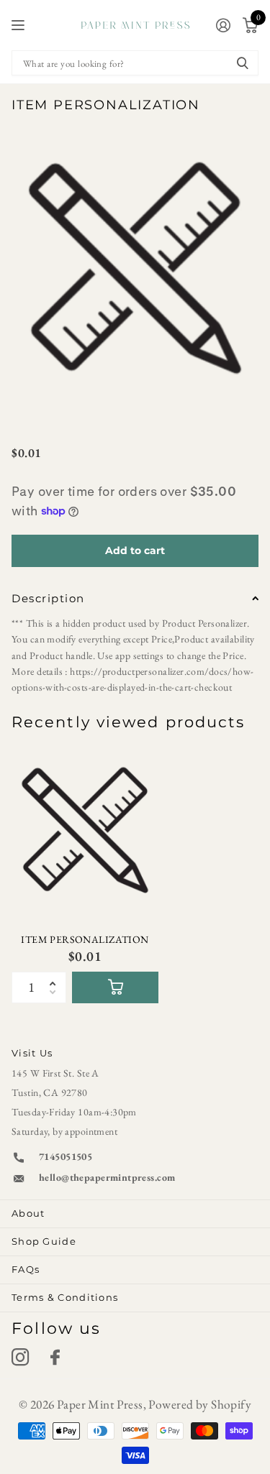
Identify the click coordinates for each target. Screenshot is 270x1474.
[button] (57, 975)
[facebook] (55, 1357)
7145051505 (65, 1156)
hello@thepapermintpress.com (107, 1177)
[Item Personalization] (85, 831)
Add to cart (135, 550)
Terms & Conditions (65, 1297)
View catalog (20, 25)
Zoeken (242, 62)
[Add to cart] (115, 988)
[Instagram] (20, 1357)
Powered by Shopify (199, 1404)
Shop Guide (44, 1241)
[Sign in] (222, 25)
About (28, 1213)
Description (48, 598)
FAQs (26, 1269)
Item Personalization (84, 939)
